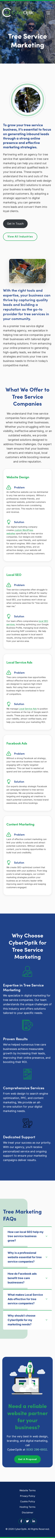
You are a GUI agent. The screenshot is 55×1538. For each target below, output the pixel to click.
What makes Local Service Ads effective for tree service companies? (25, 1299)
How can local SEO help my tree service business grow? (26, 1236)
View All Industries (20, 236)
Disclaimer (27, 1512)
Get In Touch (15, 223)
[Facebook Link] (21, 1521)
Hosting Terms (27, 1506)
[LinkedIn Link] (34, 1521)
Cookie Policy (27, 1501)
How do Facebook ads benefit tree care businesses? (22, 1278)
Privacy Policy (27, 1496)
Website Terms (27, 1490)
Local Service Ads (28, 709)
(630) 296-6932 (36, 1449)
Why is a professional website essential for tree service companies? (25, 1257)
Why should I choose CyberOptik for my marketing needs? (21, 1320)
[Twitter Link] (27, 1521)
